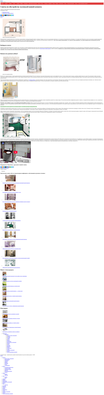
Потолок (46, 3)
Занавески (7, 360)
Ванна (6, 3)
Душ (14, 3)
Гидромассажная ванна (9, 367)
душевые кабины (32, 79)
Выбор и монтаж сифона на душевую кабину (11, 322)
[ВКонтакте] (1, 15)
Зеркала (6, 361)
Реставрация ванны (8, 371)
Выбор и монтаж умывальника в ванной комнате (12, 327)
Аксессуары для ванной (12, 335)
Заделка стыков (7, 368)
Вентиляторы (7, 359)
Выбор (6, 374)
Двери (10, 3)
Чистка (6, 372)
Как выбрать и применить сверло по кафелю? (11, 331)
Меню (1, 355)
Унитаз (76, 3)
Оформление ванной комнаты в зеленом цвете (11, 286)
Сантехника (61, 3)
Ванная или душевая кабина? (8, 13)
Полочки (6, 363)
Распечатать (6, 168)
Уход (5, 378)
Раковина (50, 3)
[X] (5, 15)
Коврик (6, 362)
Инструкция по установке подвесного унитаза (11, 318)
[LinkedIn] (7, 15)
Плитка (39, 3)
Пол (42, 3)
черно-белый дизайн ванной (45, 48)
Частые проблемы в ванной (82, 3)
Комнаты (5, 333)
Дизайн (18, 3)
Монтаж (6, 370)
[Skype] (11, 15)
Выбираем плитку (6, 12)
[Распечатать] (2, 16)
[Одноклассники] (2, 15)
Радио (6, 364)
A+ (1, 17)
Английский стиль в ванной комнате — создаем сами (12, 291)
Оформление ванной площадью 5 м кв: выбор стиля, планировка (15, 276)
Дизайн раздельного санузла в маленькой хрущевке (12, 281)
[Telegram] (13, 15)
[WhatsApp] (10, 15)
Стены (54, 3)
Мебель (21, 3)
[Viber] (8, 15)
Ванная (2, 3)
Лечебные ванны (8, 369)
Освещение (26, 3)
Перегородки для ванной (33, 3)
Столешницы (7, 365)
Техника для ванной (70, 3)
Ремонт (57, 3)
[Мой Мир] (4, 15)
